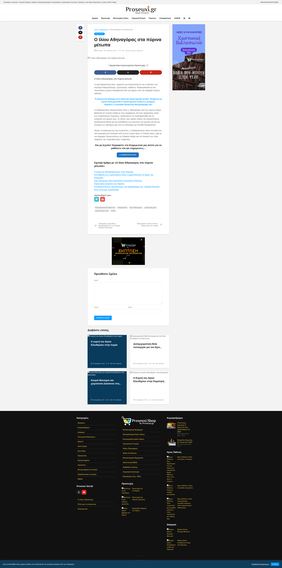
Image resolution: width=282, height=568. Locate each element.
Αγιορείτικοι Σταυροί (131, 444)
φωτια (113, 211)
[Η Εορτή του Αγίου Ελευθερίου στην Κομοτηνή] (149, 372)
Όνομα (96, 307)
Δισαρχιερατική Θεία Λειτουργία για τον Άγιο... (147, 346)
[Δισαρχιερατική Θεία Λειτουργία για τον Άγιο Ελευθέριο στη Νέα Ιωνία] (149, 337)
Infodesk (100, 50)
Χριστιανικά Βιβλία (130, 462)
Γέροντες (152, 18)
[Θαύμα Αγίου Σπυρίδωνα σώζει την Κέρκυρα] (171, 545)
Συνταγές (104, 2)
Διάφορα (34, 2)
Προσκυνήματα (65, 2)
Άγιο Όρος (74, 2)
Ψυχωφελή (22, 2)
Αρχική (95, 18)
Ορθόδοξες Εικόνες (130, 467)
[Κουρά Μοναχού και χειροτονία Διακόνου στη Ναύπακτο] (107, 373)
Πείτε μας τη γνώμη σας (87, 504)
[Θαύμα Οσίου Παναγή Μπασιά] (171, 533)
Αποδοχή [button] (275, 564)
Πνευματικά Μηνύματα (44, 2)
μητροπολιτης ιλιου (102, 211)
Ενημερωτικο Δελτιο (128, 155)
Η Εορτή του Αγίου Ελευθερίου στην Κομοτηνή (148, 380)
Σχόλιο (96, 280)
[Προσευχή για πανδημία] (126, 490)
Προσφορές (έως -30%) (132, 476)
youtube (102, 199)
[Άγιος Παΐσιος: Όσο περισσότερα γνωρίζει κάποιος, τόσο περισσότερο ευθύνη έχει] (171, 509)
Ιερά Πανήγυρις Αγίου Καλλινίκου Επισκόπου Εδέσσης (118, 181)
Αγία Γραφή (88, 2)
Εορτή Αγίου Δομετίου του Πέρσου (109, 184)
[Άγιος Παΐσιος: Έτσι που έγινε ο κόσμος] (171, 469)
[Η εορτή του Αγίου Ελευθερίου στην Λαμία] (105, 336)
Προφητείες (81, 2)
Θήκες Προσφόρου (130, 448)
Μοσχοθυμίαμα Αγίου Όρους (134, 434)
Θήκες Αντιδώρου (130, 453)
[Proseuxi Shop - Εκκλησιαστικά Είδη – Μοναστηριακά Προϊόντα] (139, 421)
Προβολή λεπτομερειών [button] (260, 564)
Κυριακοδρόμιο (56, 2)
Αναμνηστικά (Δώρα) (131, 472)
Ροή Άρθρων (7, 2)
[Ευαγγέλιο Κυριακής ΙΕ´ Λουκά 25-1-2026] (171, 442)
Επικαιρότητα (165, 18)
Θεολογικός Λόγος (120, 18)
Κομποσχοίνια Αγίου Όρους (133, 439)
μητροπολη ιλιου (150, 207)
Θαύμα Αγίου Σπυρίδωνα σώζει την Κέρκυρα (184, 543)
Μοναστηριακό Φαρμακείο (133, 458)
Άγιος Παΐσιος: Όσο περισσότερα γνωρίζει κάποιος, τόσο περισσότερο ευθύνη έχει (184, 503)
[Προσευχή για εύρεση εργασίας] (126, 500)
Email (130, 307)
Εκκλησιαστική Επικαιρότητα (105, 207)
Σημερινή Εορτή (138, 18)
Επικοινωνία (82, 509)
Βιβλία (114, 2)
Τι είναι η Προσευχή (85, 499)
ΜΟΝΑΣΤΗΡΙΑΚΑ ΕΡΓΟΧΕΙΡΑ (269, 2)
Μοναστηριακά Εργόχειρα (133, 430)
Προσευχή (105, 18)
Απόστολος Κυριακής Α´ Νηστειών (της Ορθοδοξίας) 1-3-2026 (183, 427)
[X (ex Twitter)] (79, 492)
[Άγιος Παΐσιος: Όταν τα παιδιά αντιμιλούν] (171, 490)
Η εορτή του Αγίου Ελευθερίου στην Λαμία (104, 343)
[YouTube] (84, 492)
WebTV (110, 2)
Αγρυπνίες (15, 2)
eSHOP (177, 18)
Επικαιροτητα (104, 29)
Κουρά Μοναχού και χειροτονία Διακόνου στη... (106, 382)
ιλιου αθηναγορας (136, 207)
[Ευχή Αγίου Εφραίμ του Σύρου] (126, 511)
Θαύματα (28, 2)
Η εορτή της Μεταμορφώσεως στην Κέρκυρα (113, 172)
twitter (96, 199)
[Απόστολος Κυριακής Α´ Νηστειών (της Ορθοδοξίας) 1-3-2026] (171, 425)
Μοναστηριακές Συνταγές (87, 470)
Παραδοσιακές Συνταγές (87, 474)
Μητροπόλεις (97, 2)
